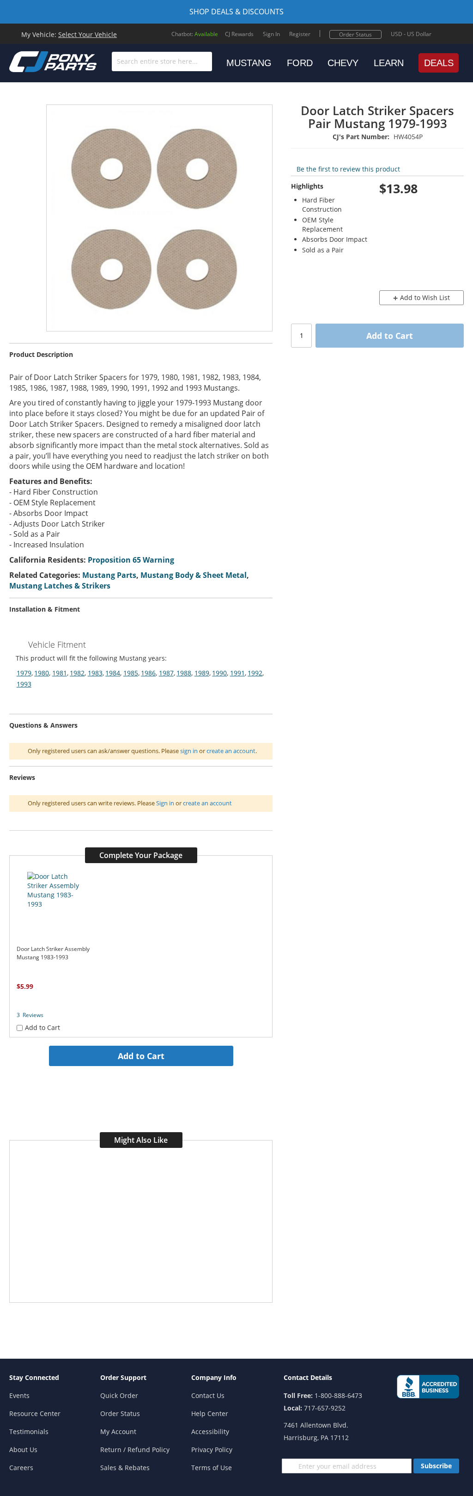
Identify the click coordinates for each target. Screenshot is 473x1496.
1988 (183, 672)
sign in (189, 751)
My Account (118, 1431)
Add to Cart (141, 1055)
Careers (21, 1467)
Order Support (123, 1377)
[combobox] (162, 61)
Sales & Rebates (125, 1467)
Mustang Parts (109, 575)
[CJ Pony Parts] (32, 61)
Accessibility (210, 1431)
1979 (24, 672)
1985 (130, 672)
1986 (148, 672)
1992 (255, 672)
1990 (219, 672)
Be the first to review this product (348, 169)
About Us (23, 1449)
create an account (230, 751)
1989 (201, 672)
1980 (41, 672)
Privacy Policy (211, 1449)
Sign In (271, 34)
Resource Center (35, 1413)
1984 (112, 672)
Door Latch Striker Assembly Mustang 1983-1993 (53, 953)
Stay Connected (34, 1377)
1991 (237, 672)
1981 (59, 672)
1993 (24, 684)
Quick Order (119, 1395)
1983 (95, 672)
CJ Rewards (239, 34)
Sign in (165, 803)
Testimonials (29, 1431)
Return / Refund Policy (135, 1449)
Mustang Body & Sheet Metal (193, 575)
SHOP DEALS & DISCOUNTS (236, 11)
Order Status (355, 34)
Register (299, 34)
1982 (77, 672)
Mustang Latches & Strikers (59, 586)
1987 (166, 672)
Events (19, 1395)
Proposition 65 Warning (131, 560)
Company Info (213, 1377)
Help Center (209, 1413)
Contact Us (207, 1395)
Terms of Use (211, 1467)
